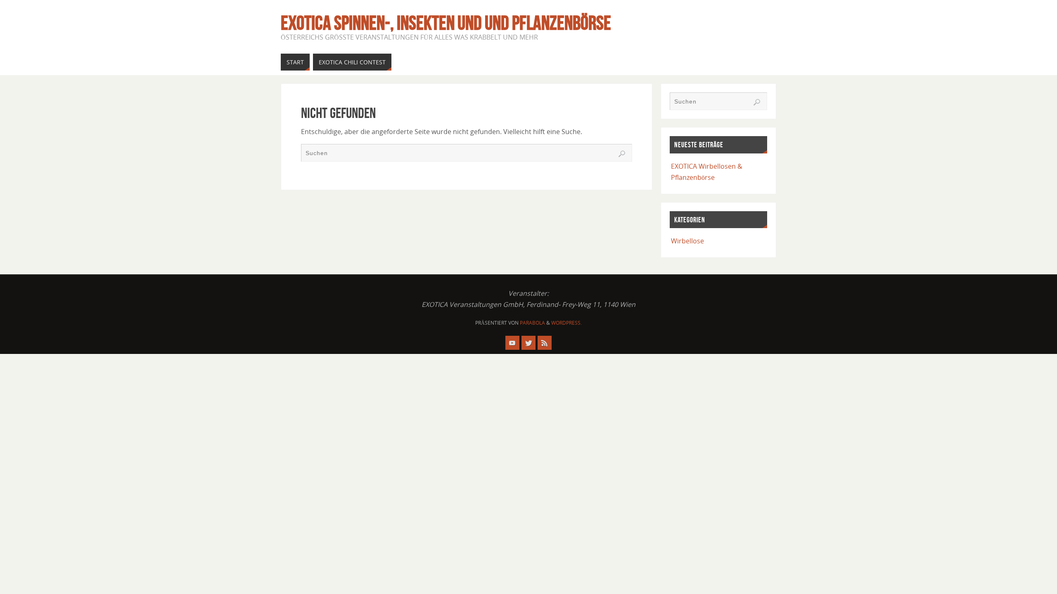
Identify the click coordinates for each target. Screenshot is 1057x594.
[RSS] (545, 343)
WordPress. (566, 322)
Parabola (532, 322)
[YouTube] (512, 343)
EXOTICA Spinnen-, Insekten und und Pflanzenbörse (446, 23)
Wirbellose (687, 240)
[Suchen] (622, 154)
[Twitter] (528, 343)
